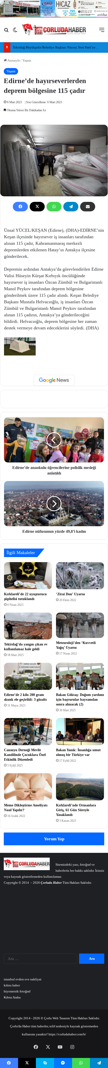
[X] (37, 206)
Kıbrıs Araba (12, 997)
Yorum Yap (54, 839)
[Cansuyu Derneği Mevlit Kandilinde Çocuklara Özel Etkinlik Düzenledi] (28, 731)
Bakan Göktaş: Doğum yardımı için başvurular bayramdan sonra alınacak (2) (80, 699)
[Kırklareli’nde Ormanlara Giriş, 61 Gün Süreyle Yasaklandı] (80, 786)
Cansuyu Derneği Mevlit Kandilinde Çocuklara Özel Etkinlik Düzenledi (25, 754)
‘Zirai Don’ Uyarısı (70, 594)
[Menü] (101, 31)
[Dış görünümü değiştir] (15, 31)
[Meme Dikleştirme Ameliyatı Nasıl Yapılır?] (28, 786)
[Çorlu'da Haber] (54, 30)
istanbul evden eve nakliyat (22, 979)
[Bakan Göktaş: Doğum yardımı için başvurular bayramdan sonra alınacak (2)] (80, 676)
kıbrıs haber (12, 985)
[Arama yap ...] (6, 31)
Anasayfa (13, 60)
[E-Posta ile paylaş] (87, 206)
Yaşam (26, 60)
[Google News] (54, 380)
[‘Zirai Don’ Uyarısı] (80, 575)
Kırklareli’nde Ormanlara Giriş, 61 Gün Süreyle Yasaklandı (76, 810)
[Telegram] (70, 206)
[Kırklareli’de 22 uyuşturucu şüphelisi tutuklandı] (28, 575)
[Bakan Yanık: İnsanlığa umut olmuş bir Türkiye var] (80, 731)
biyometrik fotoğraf (17, 991)
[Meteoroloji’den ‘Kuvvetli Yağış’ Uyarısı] (80, 625)
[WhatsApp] (54, 206)
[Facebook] (20, 206)
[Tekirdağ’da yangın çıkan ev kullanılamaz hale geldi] (28, 626)
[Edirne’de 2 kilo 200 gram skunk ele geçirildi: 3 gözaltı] (28, 676)
